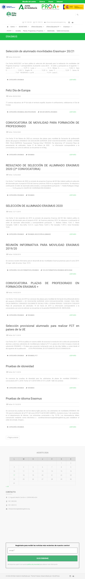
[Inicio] (7, 27)
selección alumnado (43, 234)
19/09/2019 (17, 254)
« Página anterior (12, 437)
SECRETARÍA (23, 27)
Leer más (72, 79)
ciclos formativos (50, 270)
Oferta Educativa (36, 27)
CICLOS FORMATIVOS (24, 270)
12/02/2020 (17, 175)
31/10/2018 (17, 404)
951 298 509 (28, 22)
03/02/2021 (17, 57)
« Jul (7, 486)
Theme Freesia (35, 576)
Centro (12, 27)
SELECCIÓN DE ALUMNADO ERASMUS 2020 (34, 206)
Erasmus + (66, 27)
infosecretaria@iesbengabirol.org (56, 22)
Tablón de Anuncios (63, 31)
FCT (36, 355)
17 (14, 475)
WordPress (56, 576)
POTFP (9, 31)
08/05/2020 (17, 96)
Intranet (60, 2)
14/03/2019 (17, 292)
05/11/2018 (17, 372)
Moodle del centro (29, 2)
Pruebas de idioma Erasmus (24, 398)
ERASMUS (20, 79)
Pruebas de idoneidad (20, 366)
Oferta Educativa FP (52, 27)
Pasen (51, 2)
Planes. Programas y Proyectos (33, 31)
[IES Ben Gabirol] (12, 14)
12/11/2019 (17, 211)
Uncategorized (30, 112)
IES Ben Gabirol (16, 576)
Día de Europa (45, 112)
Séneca (42, 2)
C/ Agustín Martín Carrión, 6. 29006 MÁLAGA (22, 497)
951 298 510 (38, 22)
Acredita (18, 31)
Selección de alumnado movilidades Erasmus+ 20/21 (40, 51)
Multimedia (51, 31)
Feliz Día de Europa (18, 90)
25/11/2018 (17, 335)
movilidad (68, 270)
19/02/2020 (17, 132)
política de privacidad (33, 564)
